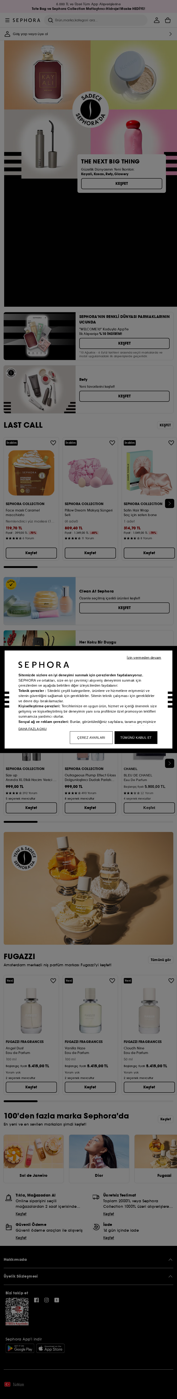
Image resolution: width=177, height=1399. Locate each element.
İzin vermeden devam (144, 658)
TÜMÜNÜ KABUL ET (136, 737)
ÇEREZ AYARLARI (91, 737)
